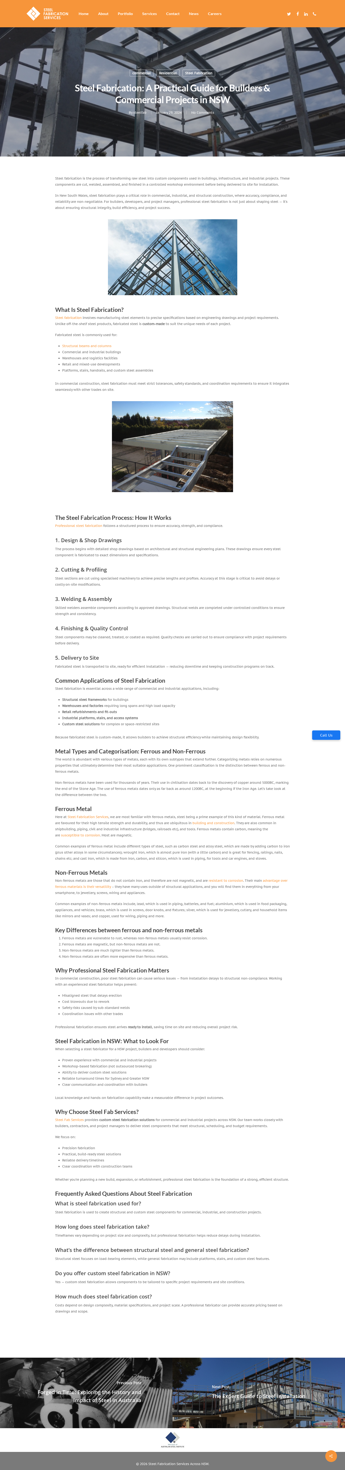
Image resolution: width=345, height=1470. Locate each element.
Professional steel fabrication (78, 526)
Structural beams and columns (86, 346)
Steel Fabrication (198, 73)
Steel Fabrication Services (88, 817)
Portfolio (125, 14)
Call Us (326, 735)
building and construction (213, 823)
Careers (215, 14)
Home (84, 14)
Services (149, 14)
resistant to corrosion (226, 880)
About (103, 14)
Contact (173, 14)
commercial (141, 73)
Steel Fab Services (69, 1120)
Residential (168, 73)
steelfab (139, 112)
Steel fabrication (68, 318)
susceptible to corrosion (80, 835)
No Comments (202, 112)
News (194, 14)
